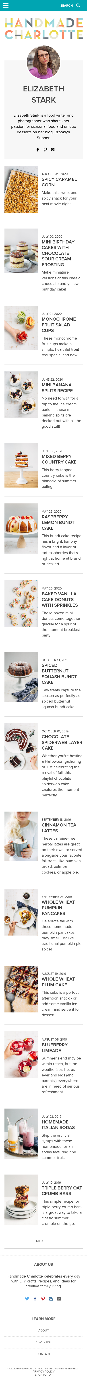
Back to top (43, 1374)
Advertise (43, 1342)
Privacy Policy (44, 1371)
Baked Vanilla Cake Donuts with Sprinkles (60, 599)
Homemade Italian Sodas (58, 1125)
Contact (43, 1354)
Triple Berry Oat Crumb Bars (62, 1191)
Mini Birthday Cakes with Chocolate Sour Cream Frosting (58, 253)
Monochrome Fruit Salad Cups (59, 324)
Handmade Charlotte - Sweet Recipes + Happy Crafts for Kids (43, 28)
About (43, 1330)
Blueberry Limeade (55, 1047)
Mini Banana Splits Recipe (57, 388)
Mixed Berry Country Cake (59, 459)
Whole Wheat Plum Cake (58, 982)
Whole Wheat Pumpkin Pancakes (58, 907)
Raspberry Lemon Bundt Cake (58, 522)
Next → (43, 1241)
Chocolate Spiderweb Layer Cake (62, 742)
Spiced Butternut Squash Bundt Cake (59, 674)
